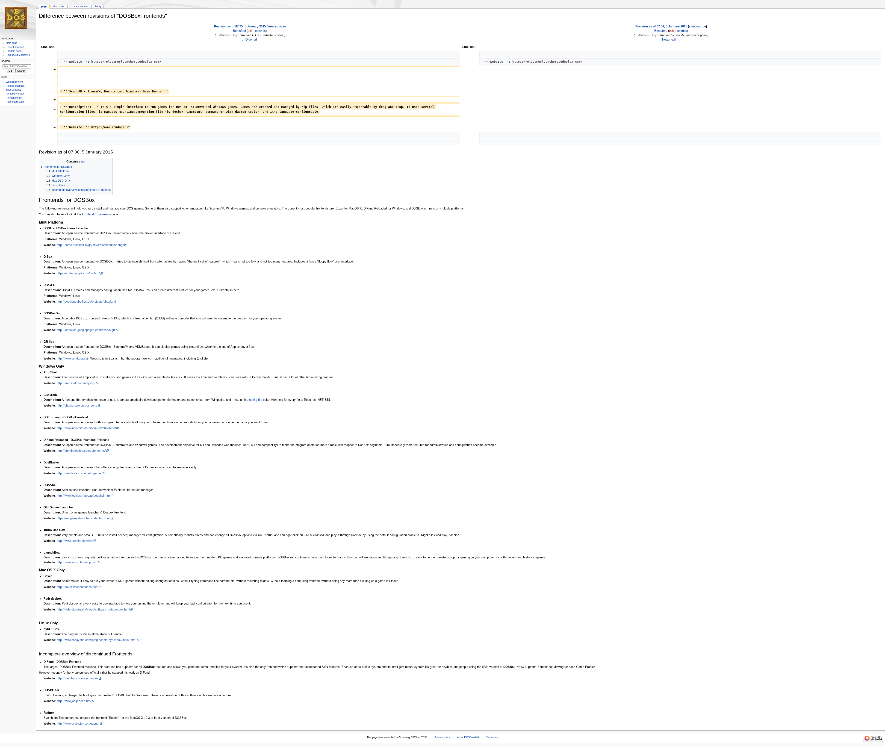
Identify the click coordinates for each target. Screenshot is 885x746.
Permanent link (14, 97)
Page (44, 6)
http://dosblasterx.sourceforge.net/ (80, 473)
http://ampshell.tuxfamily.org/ (76, 383)
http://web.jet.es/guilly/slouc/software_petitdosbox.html (93, 609)
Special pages (13, 89)
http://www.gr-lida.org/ (71, 358)
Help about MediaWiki (18, 54)
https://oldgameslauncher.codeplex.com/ (84, 518)
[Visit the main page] (18, 18)
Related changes (15, 85)
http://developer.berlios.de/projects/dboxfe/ (85, 301)
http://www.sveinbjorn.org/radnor (78, 723)
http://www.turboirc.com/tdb (75, 541)
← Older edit (250, 39)
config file (255, 399)
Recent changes (15, 47)
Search (5, 61)
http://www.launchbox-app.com (77, 562)
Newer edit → (671, 39)
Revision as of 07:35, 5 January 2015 (240, 26)
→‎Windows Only (227, 35)
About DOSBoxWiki (468, 737)
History (97, 6)
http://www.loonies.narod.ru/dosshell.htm (84, 495)
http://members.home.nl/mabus (77, 678)
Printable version (15, 93)
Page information (15, 101)
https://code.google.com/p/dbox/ (78, 273)
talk (250, 30)
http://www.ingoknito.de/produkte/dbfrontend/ (86, 428)
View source (81, 6)
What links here (14, 81)
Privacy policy (442, 737)
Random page (13, 51)
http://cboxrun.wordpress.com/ (77, 405)
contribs (260, 30)
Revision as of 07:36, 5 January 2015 (661, 26)
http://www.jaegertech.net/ (74, 701)
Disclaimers (492, 737)
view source (276, 26)
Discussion (59, 6)
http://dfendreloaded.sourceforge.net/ (81, 450)
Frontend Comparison (96, 214)
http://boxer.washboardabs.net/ (77, 587)
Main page (11, 42)
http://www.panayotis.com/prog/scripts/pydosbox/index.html (96, 640)
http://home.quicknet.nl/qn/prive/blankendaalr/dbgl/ (90, 245)
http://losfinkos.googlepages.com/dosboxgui (86, 330)
